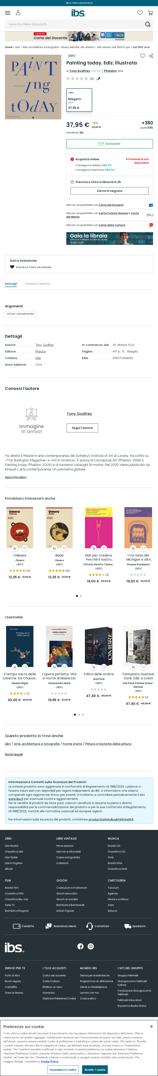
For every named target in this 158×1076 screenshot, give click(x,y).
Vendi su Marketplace (93, 987)
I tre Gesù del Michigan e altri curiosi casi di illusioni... (138, 557)
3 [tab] (83, 715)
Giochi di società (67, 899)
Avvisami (112, 144)
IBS (81, 132)
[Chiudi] (151, 1026)
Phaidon (110, 71)
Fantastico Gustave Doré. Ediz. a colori (138, 676)
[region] (79, 1048)
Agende (113, 893)
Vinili (111, 857)
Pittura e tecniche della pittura (108, 744)
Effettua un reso (52, 987)
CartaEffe (11, 987)
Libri (8, 744)
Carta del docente (54, 975)
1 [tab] (33, 118)
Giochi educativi (66, 893)
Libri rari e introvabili (68, 851)
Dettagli (11, 284)
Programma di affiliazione (96, 981)
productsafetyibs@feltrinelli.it (111, 819)
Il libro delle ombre (99, 674)
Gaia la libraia (14, 992)
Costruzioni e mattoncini (71, 887)
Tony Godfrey (79, 71)
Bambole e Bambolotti (70, 905)
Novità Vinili (115, 863)
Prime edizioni (64, 846)
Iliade (59, 555)
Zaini (111, 905)
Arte (38, 358)
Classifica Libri (14, 851)
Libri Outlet (11, 857)
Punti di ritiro (12, 975)
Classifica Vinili (117, 869)
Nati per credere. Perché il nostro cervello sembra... (99, 557)
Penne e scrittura (118, 899)
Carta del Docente (111, 205)
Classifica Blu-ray (16, 899)
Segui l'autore (82, 428)
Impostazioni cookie (63, 1069)
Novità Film (12, 887)
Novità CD (114, 846)
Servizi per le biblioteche (94, 975)
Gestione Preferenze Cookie (59, 998)
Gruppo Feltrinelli (128, 975)
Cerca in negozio (109, 191)
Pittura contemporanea (20, 314)
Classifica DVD (14, 893)
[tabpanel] (33, 87)
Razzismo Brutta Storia (132, 1006)
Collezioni (62, 863)
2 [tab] (81, 596)
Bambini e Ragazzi (17, 910)
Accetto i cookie (95, 1069)
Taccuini (113, 887)
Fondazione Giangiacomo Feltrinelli (134, 992)
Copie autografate (68, 857)
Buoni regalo (13, 981)
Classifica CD (116, 851)
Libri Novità (11, 846)
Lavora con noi (89, 992)
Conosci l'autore (37, 284)
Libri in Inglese (13, 863)
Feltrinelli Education (130, 1000)
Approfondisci (15, 477)
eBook (9, 869)
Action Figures (65, 910)
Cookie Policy (49, 1061)
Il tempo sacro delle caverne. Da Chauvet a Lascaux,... (20, 676)
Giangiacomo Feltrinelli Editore (132, 983)
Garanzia (49, 992)
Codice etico (88, 998)
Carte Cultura (51, 981)
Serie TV (10, 905)
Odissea (19, 555)
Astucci (112, 910)
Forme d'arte (72, 744)
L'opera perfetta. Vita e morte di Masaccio (59, 676)
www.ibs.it (15, 799)
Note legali (14, 754)
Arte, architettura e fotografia (36, 744)
